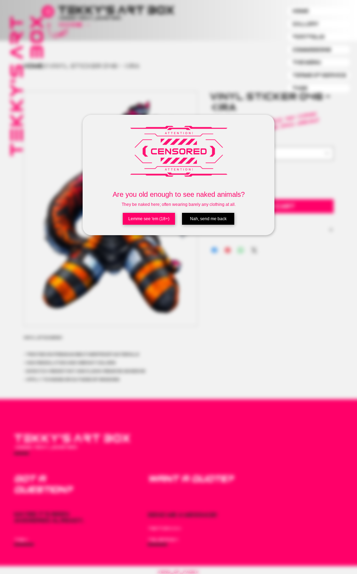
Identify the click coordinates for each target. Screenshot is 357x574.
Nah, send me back (208, 218)
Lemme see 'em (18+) (148, 218)
